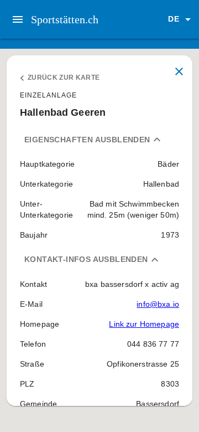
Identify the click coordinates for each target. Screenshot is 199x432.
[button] (181, 19)
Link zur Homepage (144, 324)
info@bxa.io (158, 304)
